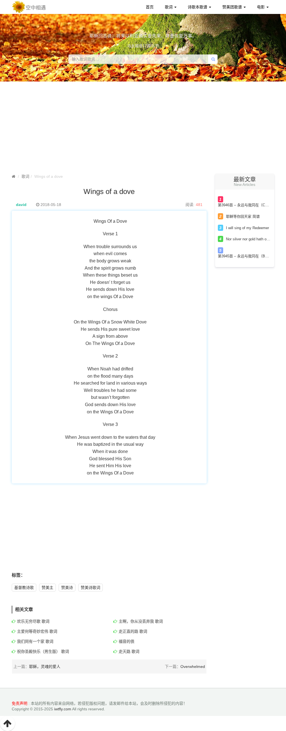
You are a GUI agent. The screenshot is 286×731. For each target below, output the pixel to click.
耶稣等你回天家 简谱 (243, 216)
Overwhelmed (192, 666)
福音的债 (126, 641)
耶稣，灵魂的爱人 (44, 666)
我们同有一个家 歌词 (35, 641)
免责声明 (19, 703)
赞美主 (47, 587)
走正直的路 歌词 (133, 631)
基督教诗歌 (24, 587)
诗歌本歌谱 (198, 7)
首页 (150, 7)
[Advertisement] (143, 129)
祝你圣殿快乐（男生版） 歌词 (43, 651)
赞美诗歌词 (90, 587)
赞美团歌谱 (232, 7)
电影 (261, 7)
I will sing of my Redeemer (247, 228)
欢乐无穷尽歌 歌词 (33, 621)
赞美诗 (67, 587)
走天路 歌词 (129, 651)
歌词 (169, 7)
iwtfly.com (62, 709)
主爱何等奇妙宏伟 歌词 (37, 631)
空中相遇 (36, 8)
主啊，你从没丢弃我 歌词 (141, 621)
